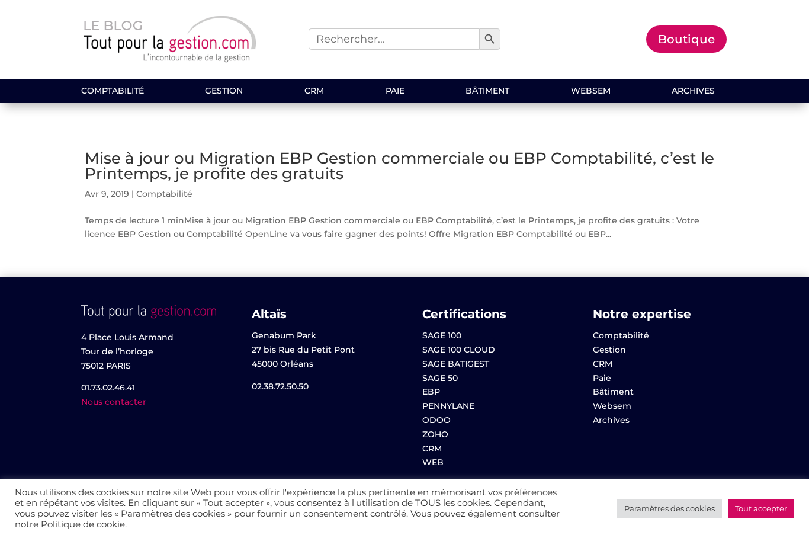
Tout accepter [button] (761, 508)
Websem (591, 91)
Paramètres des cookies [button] (669, 508)
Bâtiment (487, 91)
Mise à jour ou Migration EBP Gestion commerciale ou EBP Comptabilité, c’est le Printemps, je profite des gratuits (399, 166)
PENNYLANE (448, 406)
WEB (433, 462)
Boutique (686, 39)
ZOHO (435, 434)
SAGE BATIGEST (455, 363)
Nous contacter (113, 401)
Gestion (224, 91)
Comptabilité (112, 91)
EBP (431, 391)
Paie (395, 91)
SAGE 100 (441, 335)
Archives (693, 91)
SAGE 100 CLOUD (458, 349)
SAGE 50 (440, 378)
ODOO (436, 420)
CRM (314, 91)
